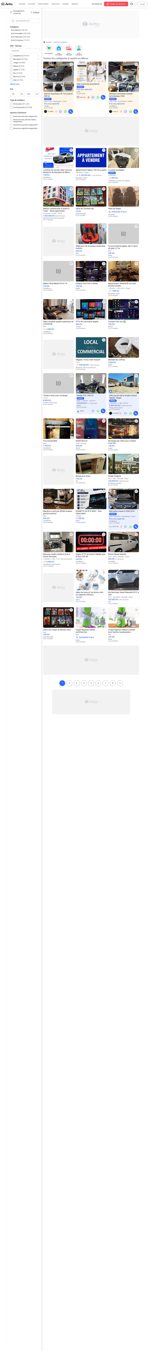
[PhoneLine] (70, 111)
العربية (142, 4)
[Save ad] (71, 64)
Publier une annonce (117, 4)
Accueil (48, 42)
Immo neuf (31, 4)
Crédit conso (55, 4)
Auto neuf (22, 4)
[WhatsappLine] (65, 111)
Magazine (75, 4)
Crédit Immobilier (43, 4)
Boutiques (65, 4)
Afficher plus (14, 84)
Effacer (36, 13)
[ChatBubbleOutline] (60, 111)
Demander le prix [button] (119, 212)
